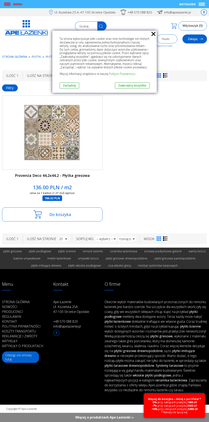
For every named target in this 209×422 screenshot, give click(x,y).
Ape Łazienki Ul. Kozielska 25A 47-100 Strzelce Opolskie (71, 307)
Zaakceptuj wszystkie (132, 85)
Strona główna (14, 57)
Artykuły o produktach (22, 346)
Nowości (9, 307)
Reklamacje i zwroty (19, 336)
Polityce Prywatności (122, 74)
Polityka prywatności (21, 326)
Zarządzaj (69, 85)
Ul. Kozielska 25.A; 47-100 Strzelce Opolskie (85, 12)
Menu (17, 4)
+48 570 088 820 (140, 12)
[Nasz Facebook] (204, 12)
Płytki (37, 57)
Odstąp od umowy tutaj (18, 357)
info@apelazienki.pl (177, 12)
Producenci (12, 311)
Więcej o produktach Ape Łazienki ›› (104, 417)
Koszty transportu (19, 331)
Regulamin (11, 316)
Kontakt (9, 321)
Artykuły (10, 341)
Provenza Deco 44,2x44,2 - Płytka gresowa (52, 175)
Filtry (10, 88)
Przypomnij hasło (163, 45)
